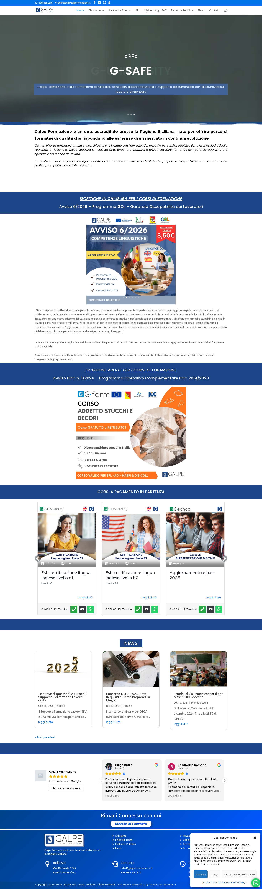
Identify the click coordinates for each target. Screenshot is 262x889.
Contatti (214, 10)
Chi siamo (95, 10)
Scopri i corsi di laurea (131, 87)
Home (80, 10)
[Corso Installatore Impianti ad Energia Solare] (131, 478)
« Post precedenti (45, 737)
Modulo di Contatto (131, 824)
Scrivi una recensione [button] (66, 788)
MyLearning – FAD (155, 10)
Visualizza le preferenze (239, 874)
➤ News (117, 848)
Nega (214, 874)
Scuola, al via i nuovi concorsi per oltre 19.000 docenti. (198, 695)
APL (137, 10)
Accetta (201, 874)
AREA (131, 56)
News (201, 10)
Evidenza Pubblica (182, 10)
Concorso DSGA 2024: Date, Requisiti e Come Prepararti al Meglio (128, 697)
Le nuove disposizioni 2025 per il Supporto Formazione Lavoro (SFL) (62, 697)
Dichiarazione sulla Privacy (232, 882)
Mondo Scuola (199, 702)
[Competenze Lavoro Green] (131, 303)
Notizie (60, 705)
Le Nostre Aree (118, 10)
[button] (255, 837)
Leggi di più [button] (112, 795)
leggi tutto (45, 722)
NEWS (131, 643)
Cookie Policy (210, 882)
